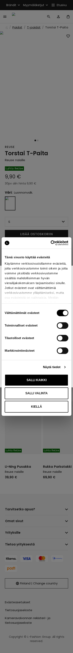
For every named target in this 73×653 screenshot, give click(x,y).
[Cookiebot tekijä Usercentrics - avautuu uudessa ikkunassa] (51, 243)
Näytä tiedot (51, 367)
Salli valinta (36, 393)
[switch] (62, 325)
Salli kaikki (37, 380)
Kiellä (36, 406)
